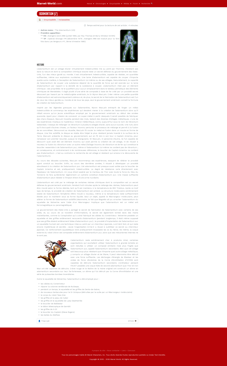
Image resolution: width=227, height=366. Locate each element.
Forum (135, 3)
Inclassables (64, 20)
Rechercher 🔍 (147, 3)
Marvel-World (49, 3)
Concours (131, 350)
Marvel (89, 3)
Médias (126, 3)
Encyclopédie (114, 3)
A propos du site (98, 350)
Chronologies (101, 3)
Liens (124, 350)
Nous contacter (113, 350)
